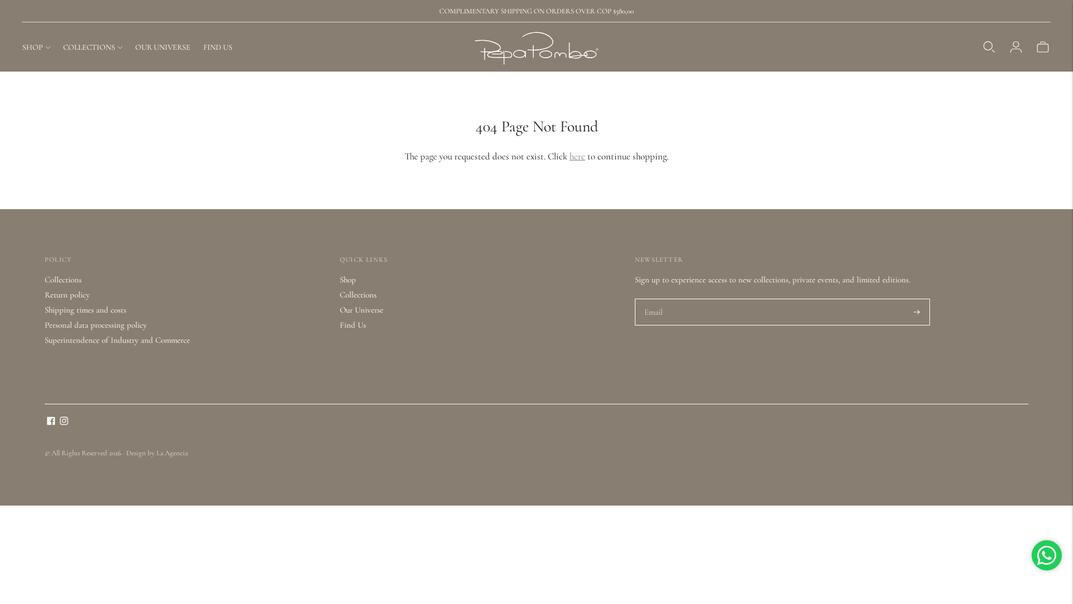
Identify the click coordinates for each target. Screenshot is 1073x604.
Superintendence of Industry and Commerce (117, 340)
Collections (63, 280)
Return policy (67, 295)
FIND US (217, 47)
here (577, 156)
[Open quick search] (989, 47)
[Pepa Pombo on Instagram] (64, 422)
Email (654, 299)
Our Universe (361, 310)
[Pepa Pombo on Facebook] (51, 422)
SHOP (32, 47)
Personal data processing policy (96, 325)
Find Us (353, 325)
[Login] (1016, 47)
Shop (348, 280)
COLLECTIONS (89, 47)
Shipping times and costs (85, 310)
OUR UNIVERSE (163, 47)
